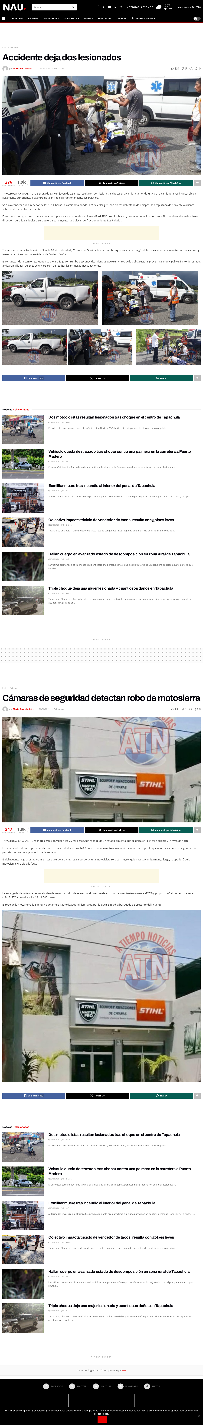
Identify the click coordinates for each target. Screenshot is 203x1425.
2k (69, 422)
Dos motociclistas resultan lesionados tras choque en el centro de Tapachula (114, 417)
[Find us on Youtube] (109, 7)
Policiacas (104, 18)
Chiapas (33, 18)
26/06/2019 (44, 68)
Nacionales (71, 18)
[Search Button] (73, 7)
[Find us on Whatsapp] (115, 7)
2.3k (70, 461)
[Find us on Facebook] (98, 7)
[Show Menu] (3, 18)
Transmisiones (145, 18)
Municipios (50, 18)
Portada (17, 18)
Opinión (121, 18)
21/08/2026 (54, 593)
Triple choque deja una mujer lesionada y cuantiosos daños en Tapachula (110, 588)
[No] (199, 1415)
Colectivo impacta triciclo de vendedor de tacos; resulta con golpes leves (111, 520)
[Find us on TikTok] (121, 7)
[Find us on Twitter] (103, 7)
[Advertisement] (101, 34)
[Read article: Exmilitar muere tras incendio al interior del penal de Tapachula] (23, 498)
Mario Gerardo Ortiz (23, 68)
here (123, 1370)
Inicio (4, 47)
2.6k (70, 525)
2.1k (70, 593)
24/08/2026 (54, 422)
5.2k (70, 490)
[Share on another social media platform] (197, 183)
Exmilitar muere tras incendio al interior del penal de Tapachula (101, 486)
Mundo (88, 18)
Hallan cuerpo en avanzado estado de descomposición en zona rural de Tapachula (119, 554)
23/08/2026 (54, 461)
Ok (102, 1419)
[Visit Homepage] (14, 7)
